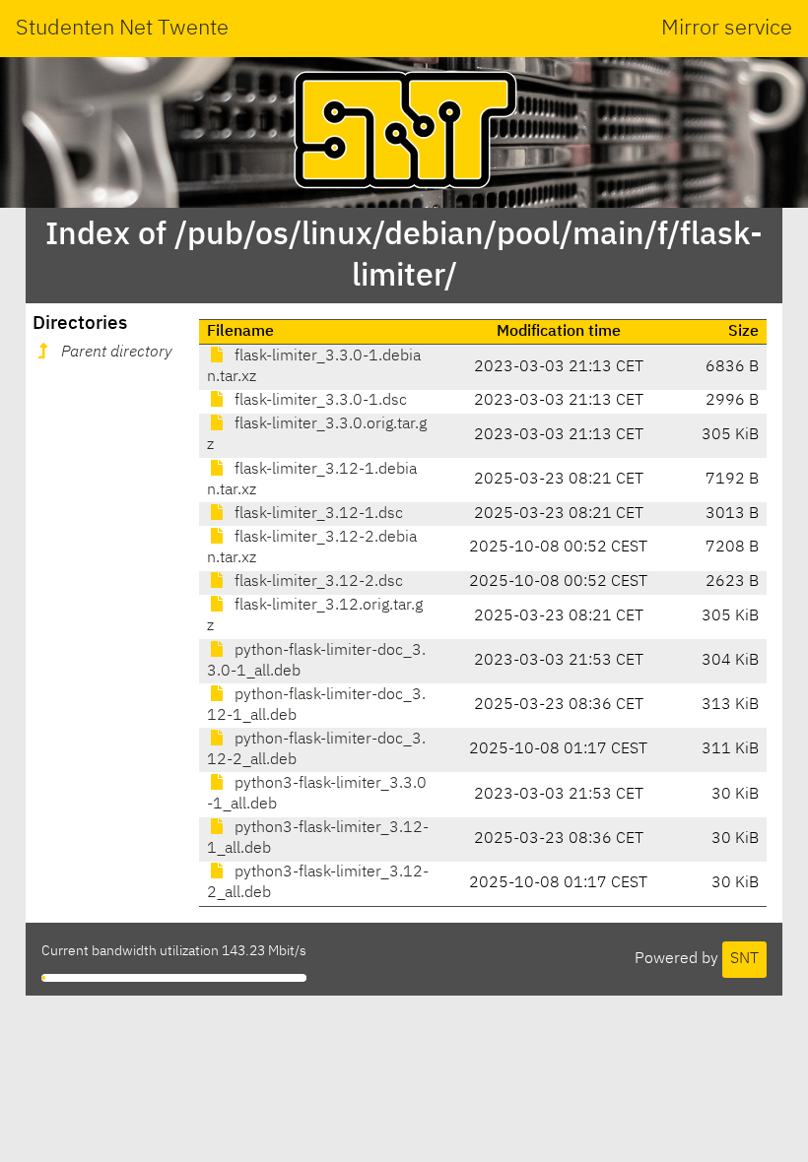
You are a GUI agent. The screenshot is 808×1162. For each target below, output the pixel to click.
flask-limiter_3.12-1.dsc (317, 514)
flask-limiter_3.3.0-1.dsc (319, 401)
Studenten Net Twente (122, 28)
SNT (744, 959)
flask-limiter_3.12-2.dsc (317, 582)
